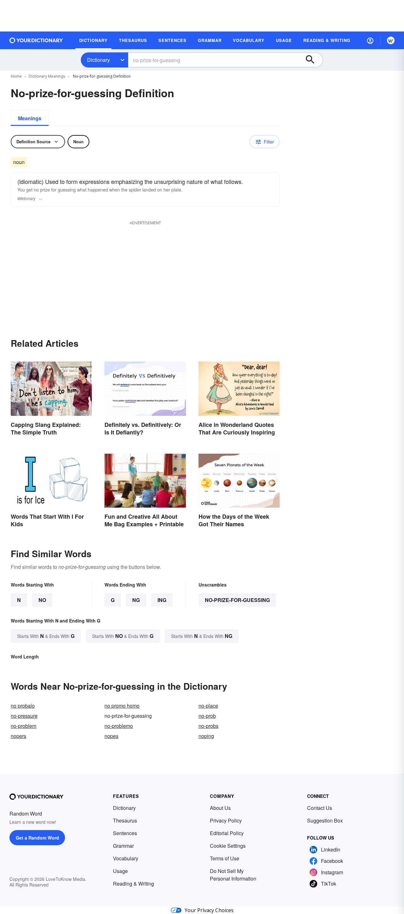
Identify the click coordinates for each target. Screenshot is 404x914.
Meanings (29, 118)
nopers (18, 736)
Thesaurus (125, 820)
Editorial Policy (227, 833)
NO (42, 600)
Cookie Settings (228, 845)
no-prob (207, 715)
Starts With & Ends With (45, 636)
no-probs (208, 725)
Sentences (125, 833)
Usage (120, 871)
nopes (111, 736)
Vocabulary (125, 858)
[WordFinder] (391, 40)
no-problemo (118, 725)
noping (206, 736)
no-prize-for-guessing (237, 600)
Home (16, 76)
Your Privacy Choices (209, 910)
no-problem (23, 725)
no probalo (23, 705)
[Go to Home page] (36, 40)
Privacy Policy (226, 820)
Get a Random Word (37, 837)
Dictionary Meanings (47, 76)
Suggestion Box (325, 820)
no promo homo (122, 705)
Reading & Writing (133, 883)
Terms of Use (224, 858)
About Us (220, 807)
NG (136, 600)
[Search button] (313, 60)
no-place (208, 705)
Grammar (123, 845)
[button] (370, 40)
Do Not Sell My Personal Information (233, 874)
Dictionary (98, 59)
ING (161, 600)
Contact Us (319, 807)
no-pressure (24, 715)
